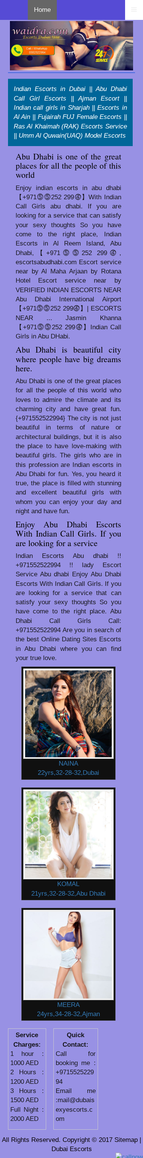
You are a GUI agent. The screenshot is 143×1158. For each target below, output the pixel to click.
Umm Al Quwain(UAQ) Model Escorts (72, 135)
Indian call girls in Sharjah (52, 107)
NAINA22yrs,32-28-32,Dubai (68, 768)
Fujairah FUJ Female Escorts (80, 116)
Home (42, 9)
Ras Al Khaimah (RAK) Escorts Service (70, 126)
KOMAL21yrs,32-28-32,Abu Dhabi (68, 888)
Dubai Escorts (71, 1149)
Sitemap (126, 1139)
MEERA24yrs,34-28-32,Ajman (68, 1009)
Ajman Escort (98, 98)
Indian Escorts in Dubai (50, 89)
